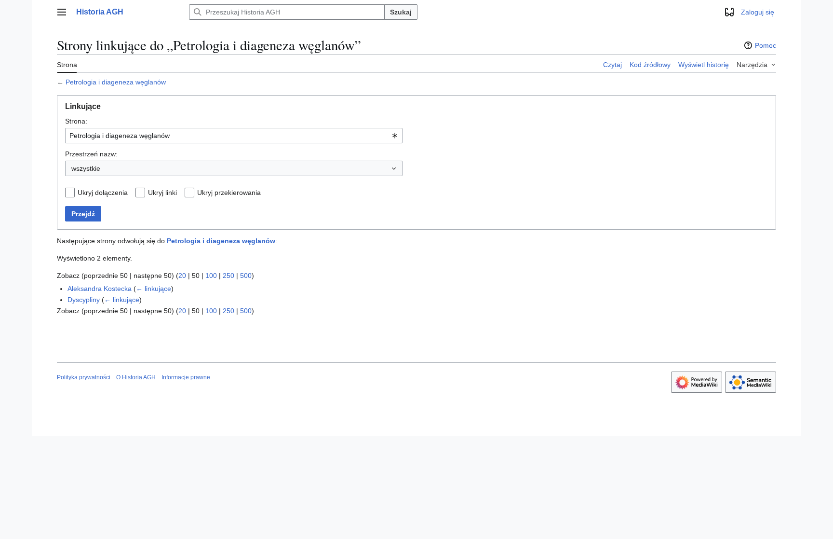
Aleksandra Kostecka (99, 288)
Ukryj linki (162, 192)
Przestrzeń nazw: (91, 154)
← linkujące (153, 288)
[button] (61, 12)
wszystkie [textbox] (85, 168)
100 (211, 275)
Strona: (76, 121)
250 (228, 275)
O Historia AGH (136, 377)
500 (246, 275)
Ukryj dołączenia (103, 192)
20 (182, 275)
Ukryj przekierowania (229, 192)
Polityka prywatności (83, 377)
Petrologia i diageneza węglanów (116, 82)
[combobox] (234, 135)
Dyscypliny (83, 300)
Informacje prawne (185, 377)
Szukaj (401, 12)
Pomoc (765, 45)
